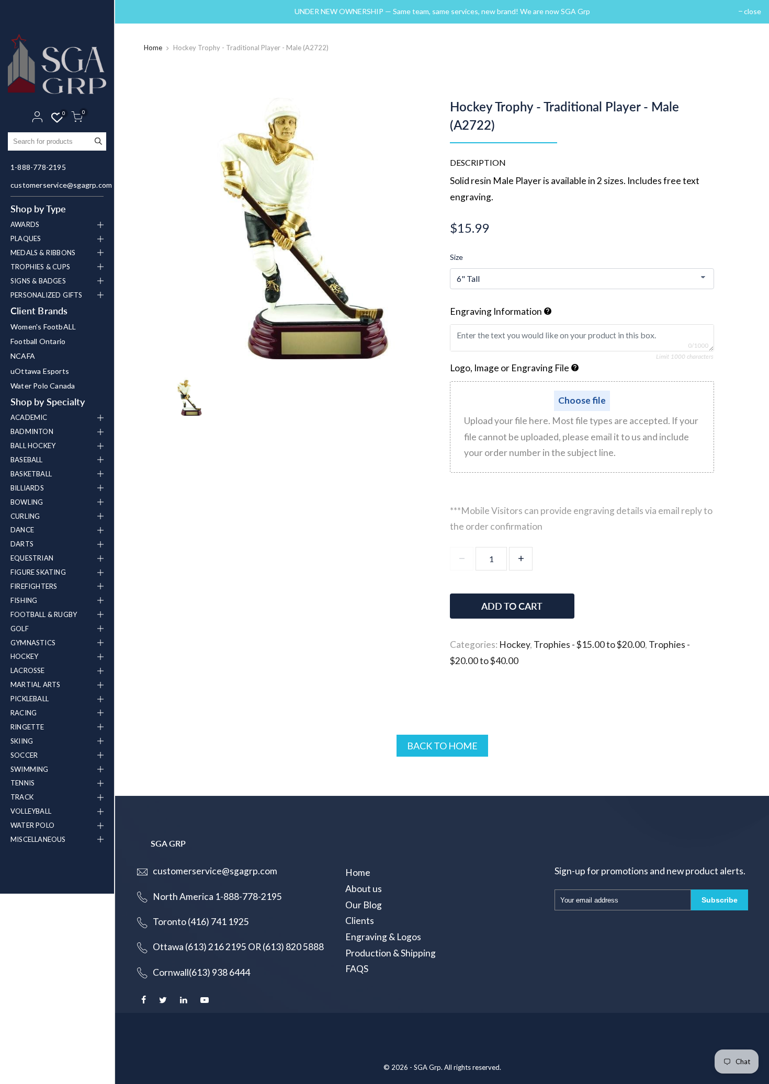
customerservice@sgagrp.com (58, 184)
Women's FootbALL (43, 326)
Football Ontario (37, 341)
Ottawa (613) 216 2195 (199, 946)
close (136, 11)
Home (153, 47)
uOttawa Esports (39, 371)
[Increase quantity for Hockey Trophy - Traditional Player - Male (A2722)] (521, 558)
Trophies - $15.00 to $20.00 (589, 644)
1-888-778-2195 (38, 167)
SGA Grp (427, 1067)
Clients (359, 920)
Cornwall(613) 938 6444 (201, 972)
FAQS (356, 968)
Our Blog (363, 904)
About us (363, 888)
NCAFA (22, 355)
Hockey (514, 644)
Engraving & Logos (383, 936)
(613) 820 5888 (293, 946)
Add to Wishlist (657, 601)
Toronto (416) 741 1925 (201, 921)
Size (456, 257)
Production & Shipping (390, 953)
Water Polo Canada (42, 385)
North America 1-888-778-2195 (217, 896)
